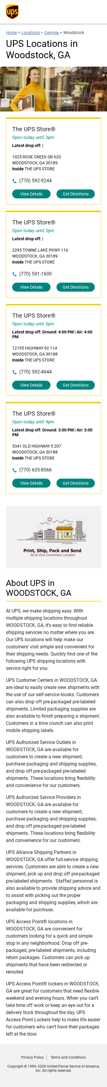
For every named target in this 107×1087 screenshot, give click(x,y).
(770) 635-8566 (35, 470)
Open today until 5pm (33, 324)
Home (11, 32)
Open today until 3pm (33, 137)
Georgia (51, 32)
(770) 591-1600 (35, 274)
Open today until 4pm (33, 422)
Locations (30, 32)
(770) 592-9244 (35, 180)
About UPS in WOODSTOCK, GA (38, 588)
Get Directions (76, 194)
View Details (31, 194)
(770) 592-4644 (35, 372)
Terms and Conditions (68, 1057)
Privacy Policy (32, 1057)
